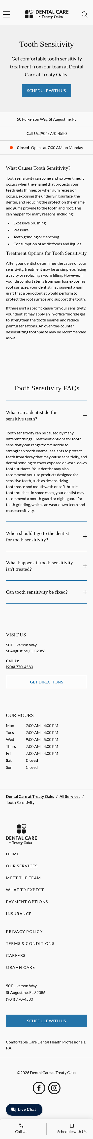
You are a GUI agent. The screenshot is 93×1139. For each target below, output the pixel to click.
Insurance (19, 913)
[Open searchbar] (84, 14)
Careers (16, 955)
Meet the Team (23, 877)
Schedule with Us (46, 90)
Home (13, 853)
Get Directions (46, 681)
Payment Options (27, 901)
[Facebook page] (39, 1088)
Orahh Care (20, 967)
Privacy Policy (24, 931)
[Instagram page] (54, 1088)
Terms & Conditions (30, 943)
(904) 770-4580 (53, 133)
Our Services (21, 865)
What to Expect (25, 889)
